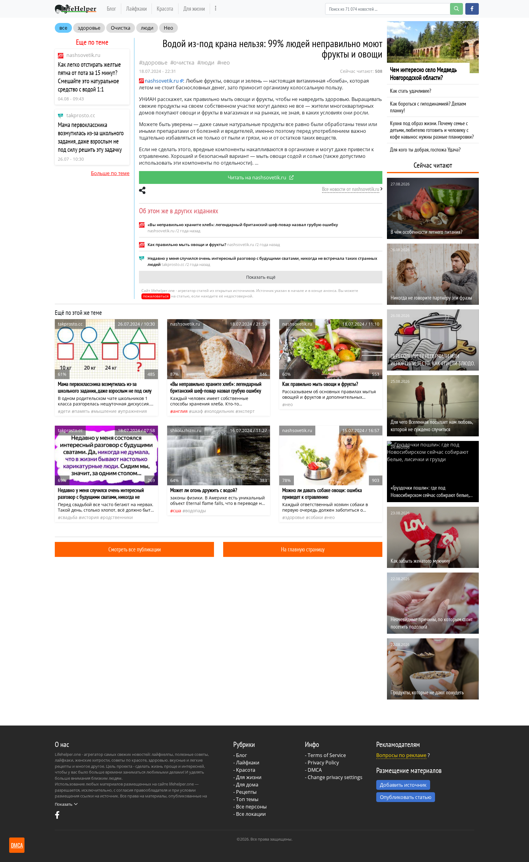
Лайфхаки (136, 8)
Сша (177, 510)
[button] (472, 9)
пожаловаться (156, 296)
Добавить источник (403, 785)
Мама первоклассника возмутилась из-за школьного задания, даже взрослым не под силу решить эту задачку (91, 137)
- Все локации (249, 814)
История (90, 517)
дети (65, 411)
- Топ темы (245, 799)
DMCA (315, 770)
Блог (111, 8)
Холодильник (220, 411)
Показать (64, 804)
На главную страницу (303, 549)
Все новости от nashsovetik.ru (350, 188)
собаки (316, 517)
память (82, 411)
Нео (168, 27)
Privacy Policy (323, 762)
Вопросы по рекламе (401, 755)
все (63, 27)
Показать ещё (261, 277)
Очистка (120, 27)
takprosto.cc (80, 115)
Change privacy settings (335, 777)
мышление (105, 411)
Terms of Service (327, 755)
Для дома (247, 784)
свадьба (69, 517)
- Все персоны (250, 806)
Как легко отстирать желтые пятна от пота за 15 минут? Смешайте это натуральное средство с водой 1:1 (89, 76)
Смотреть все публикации (134, 549)
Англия (180, 411)
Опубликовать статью (405, 797)
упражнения (134, 411)
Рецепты (246, 792)
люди (147, 27)
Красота (165, 8)
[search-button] (456, 9)
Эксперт (246, 411)
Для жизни (194, 8)
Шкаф (197, 411)
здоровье (89, 27)
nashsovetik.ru (83, 55)
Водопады (195, 510)
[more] (215, 8)
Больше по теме (110, 173)
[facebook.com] (57, 816)
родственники (118, 517)
